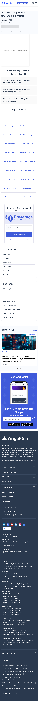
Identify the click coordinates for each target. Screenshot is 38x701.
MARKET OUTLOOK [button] (8, 497)
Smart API (20, 543)
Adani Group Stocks (8, 289)
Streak (19, 551)
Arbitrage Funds (7, 642)
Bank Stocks (6, 254)
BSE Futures (7, 578)
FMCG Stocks (7, 266)
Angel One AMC (7, 536)
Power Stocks (7, 274)
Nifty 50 (5, 564)
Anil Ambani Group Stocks (10, 293)
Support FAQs (19, 515)
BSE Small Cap (7, 568)
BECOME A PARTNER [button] (8, 492)
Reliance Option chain (26, 586)
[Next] (34, 351)
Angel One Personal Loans (9, 680)
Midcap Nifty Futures (9, 576)
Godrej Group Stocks (9, 301)
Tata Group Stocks (8, 313)
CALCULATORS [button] (6, 477)
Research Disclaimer (8, 665)
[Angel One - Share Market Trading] (7, 3)
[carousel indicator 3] (20, 368)
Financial (30, 32)
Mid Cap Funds (26, 642)
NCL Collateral (21, 683)
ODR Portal (15, 686)
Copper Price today (9, 620)
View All (34, 330)
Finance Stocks (7, 270)
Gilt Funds (17, 642)
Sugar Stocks (7, 262)
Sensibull (5, 551)
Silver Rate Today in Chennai (11, 612)
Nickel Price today (20, 622)
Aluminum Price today (23, 620)
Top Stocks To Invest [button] (9, 507)
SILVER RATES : (6, 606)
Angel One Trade (17, 542)
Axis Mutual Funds (8, 632)
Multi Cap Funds (7, 644)
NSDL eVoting (6, 686)
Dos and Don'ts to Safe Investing (11, 668)
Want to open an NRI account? (19, 239)
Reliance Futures (22, 576)
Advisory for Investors (8, 683)
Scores (25, 668)
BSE (11, 20)
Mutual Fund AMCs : (9, 628)
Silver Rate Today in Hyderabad (12, 608)
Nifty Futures (7, 574)
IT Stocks (6, 258)
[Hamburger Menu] (36, 3)
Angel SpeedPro (28, 542)
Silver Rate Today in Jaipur (11, 614)
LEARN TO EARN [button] (7, 487)
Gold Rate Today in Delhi (10, 596)
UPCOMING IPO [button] (6, 501)
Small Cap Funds (26, 640)
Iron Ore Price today (9, 624)
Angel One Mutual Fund (9, 630)
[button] (19, 81)
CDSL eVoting (31, 683)
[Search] (33, 3)
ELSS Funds (6, 640)
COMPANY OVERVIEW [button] (8, 467)
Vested (25, 551)
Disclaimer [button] (6, 661)
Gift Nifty (23, 568)
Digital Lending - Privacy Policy (11, 677)
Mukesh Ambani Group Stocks (11, 309)
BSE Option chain (8, 588)
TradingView (6, 553)
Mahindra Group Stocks (9, 305)
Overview (4, 32)
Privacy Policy (19, 674)
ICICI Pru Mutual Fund (9, 634)
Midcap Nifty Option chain (10, 586)
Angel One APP (7, 542)
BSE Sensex (28, 566)
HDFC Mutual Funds (21, 632)
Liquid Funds (16, 640)
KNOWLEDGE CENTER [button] (8, 481)
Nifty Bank (13, 564)
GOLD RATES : (6, 592)
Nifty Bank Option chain (23, 584)
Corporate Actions (17, 32)
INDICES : (5, 562)
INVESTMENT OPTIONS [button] (9, 472)
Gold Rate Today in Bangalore (11, 602)
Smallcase (12, 551)
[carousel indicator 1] (17, 368)
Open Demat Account (23, 3)
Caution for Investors (28, 688)
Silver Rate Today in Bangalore (12, 610)
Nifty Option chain (8, 584)
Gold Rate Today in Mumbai (11, 594)
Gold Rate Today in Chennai (11, 598)
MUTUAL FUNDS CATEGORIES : (11, 638)
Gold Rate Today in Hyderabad (11, 600)
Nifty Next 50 (7, 566)
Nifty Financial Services (25, 564)
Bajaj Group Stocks (8, 297)
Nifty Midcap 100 (18, 566)
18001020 (8, 515)
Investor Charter (23, 680)
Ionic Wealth (16, 536)
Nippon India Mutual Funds (25, 634)
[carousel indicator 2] (19, 368)
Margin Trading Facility (9, 543)
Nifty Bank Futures (18, 574)
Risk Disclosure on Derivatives (11, 688)
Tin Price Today (21, 624)
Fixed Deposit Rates (8, 545)
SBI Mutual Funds (23, 630)
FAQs (3, 674)
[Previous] (4, 351)
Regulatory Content (21, 665)
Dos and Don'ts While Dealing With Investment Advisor (17, 671)
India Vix (16, 568)
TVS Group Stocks (8, 317)
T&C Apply (10, 674)
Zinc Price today (8, 622)
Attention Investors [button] (9, 653)
